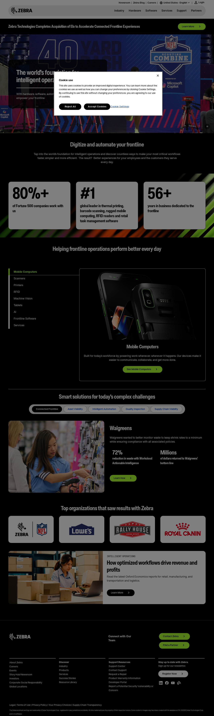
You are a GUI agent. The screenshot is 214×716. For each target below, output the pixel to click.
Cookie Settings (119, 107)
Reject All (70, 107)
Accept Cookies (97, 107)
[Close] (158, 75)
